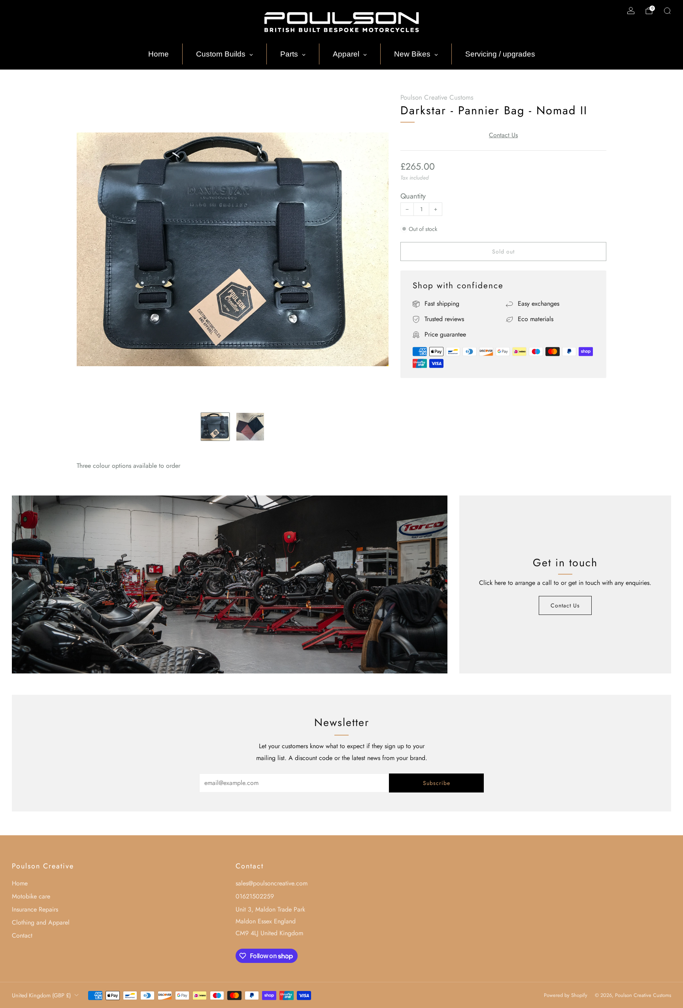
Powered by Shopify (565, 995)
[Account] (631, 11)
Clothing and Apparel (41, 922)
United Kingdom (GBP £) (41, 995)
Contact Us (503, 135)
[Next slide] (373, 249)
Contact (22, 935)
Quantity (413, 196)
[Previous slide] (92, 249)
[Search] (667, 11)
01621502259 (255, 896)
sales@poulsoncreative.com (272, 883)
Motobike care (31, 896)
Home (20, 883)
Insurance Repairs (35, 909)
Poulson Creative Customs (437, 97)
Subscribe (436, 783)
